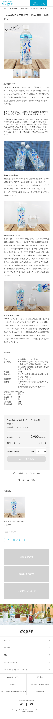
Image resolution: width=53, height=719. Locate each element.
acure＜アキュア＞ (13, 677)
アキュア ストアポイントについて (15, 670)
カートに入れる (26, 459)
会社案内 (40, 677)
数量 (33, 451)
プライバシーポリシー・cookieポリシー (13, 691)
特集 (5, 655)
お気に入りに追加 (28, 480)
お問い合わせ (40, 691)
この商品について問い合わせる (28, 473)
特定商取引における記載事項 (40, 684)
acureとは (7, 640)
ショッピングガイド (10, 662)
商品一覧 (7, 647)
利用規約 (13, 684)
